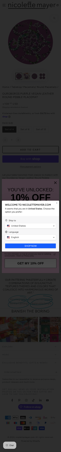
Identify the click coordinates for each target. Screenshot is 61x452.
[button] (30, 226)
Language (14, 232)
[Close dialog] (56, 203)
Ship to (12, 220)
